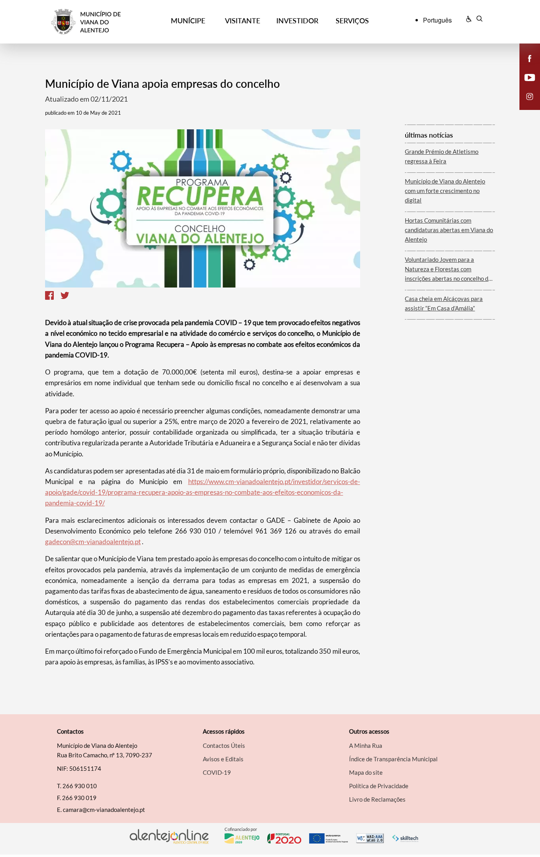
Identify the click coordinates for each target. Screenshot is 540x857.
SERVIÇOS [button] (352, 20)
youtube (525, 85)
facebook (525, 66)
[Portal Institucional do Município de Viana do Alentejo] (105, 22)
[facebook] (530, 57)
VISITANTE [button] (242, 20)
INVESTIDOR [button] (297, 20)
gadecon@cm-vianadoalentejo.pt (93, 541)
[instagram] (529, 95)
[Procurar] (479, 20)
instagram (525, 104)
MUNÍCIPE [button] (188, 20)
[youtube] (530, 76)
